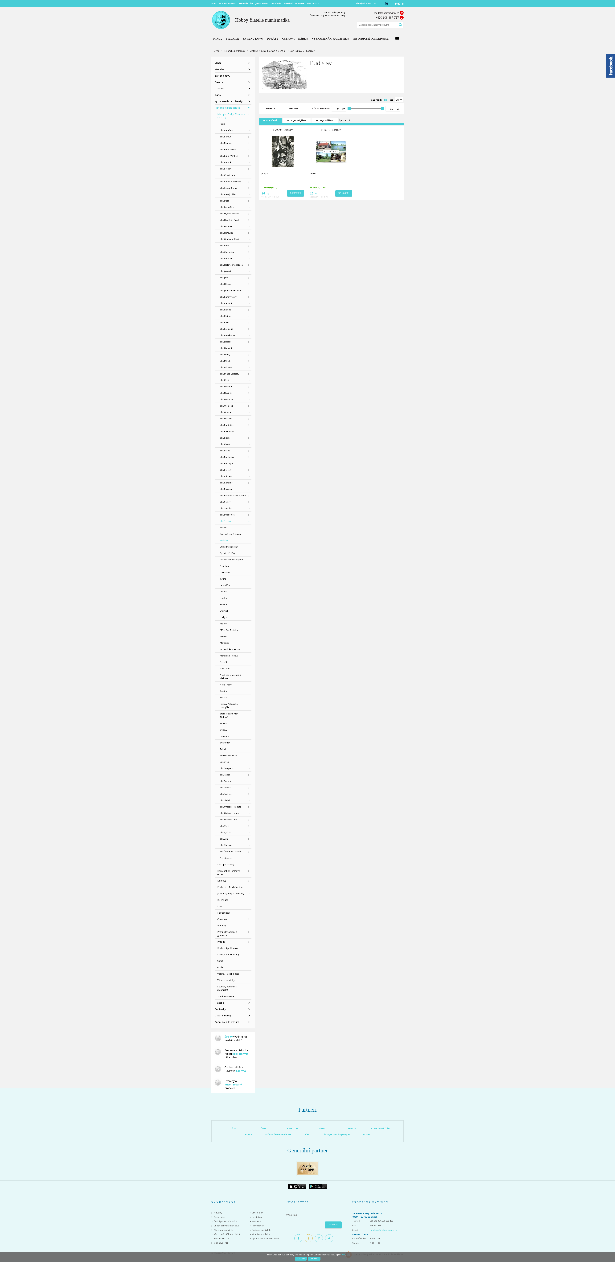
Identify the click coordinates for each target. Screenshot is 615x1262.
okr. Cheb (224, 245)
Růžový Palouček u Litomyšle (229, 705)
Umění (220, 967)
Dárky (218, 94)
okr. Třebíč (225, 800)
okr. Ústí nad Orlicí (229, 819)
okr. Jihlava (225, 284)
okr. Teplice (225, 787)
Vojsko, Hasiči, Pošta (228, 973)
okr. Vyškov (225, 832)
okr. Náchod (226, 386)
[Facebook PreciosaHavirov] (298, 1238)
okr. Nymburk (226, 399)
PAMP (248, 1134)
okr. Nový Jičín (226, 393)
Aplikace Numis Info (261, 1230)
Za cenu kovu (222, 75)
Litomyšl (224, 610)
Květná (223, 604)
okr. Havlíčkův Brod (229, 220)
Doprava (221, 880)
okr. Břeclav (225, 168)
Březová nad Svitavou (231, 533)
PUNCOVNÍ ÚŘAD (381, 1128)
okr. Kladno (225, 309)
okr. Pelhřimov (227, 431)
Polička (223, 697)
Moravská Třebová (229, 655)
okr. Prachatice (227, 457)
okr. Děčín (225, 200)
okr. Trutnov (226, 793)
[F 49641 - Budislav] (331, 151)
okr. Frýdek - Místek (229, 213)
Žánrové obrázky (226, 980)
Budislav (224, 540)
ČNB (263, 1128)
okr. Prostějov (226, 463)
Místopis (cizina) (225, 864)
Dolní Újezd (225, 572)
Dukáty (219, 82)
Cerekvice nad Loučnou (231, 559)
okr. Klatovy (225, 316)
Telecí (223, 749)
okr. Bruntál (225, 162)
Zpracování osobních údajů (265, 1238)
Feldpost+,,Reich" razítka (230, 887)
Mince (218, 62)
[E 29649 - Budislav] (283, 151)
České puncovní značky (225, 1221)
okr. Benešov (226, 130)
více (343, 1254)
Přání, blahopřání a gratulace (227, 933)
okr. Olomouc (226, 405)
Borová (223, 527)
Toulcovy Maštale (228, 755)
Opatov (223, 691)
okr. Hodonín (226, 226)
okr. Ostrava (226, 418)
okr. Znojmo (226, 845)
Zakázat (314, 1258)
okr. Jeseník (225, 271)
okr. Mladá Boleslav (229, 373)
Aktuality (218, 1213)
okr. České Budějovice (230, 181)
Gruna (223, 578)
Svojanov (224, 736)
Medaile (219, 69)
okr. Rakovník (226, 482)
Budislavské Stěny (229, 546)
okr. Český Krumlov (229, 187)
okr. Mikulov (226, 367)
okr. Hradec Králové (229, 239)
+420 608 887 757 (387, 17)
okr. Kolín (224, 322)
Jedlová (223, 591)
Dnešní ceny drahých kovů (226, 1226)
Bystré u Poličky (227, 553)
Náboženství (223, 912)
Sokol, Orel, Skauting (228, 954)
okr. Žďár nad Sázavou (231, 851)
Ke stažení (257, 1217)
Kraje (222, 123)
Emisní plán (257, 1213)
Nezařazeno (226, 858)
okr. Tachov (225, 781)
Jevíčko (223, 598)
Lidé (219, 906)
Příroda (221, 941)
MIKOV (352, 1128)
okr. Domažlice (227, 207)
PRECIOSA (293, 1128)
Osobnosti (222, 919)
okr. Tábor (225, 774)
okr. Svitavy (296, 50)
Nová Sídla (225, 668)
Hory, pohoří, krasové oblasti (228, 872)
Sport (220, 960)
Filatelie (219, 1002)
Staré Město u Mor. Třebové (229, 715)
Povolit (301, 1258)
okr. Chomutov (227, 252)
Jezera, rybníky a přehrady (230, 893)
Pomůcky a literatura (227, 1021)
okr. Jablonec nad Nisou (231, 264)
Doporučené (270, 120)
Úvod (216, 50)
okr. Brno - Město (228, 149)
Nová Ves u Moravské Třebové (230, 676)
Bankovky (220, 1009)
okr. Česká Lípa (227, 175)
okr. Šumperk (226, 768)
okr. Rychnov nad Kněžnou (233, 495)
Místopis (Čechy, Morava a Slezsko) (268, 50)
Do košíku (295, 193)
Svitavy (223, 729)
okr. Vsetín (225, 826)
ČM (234, 1128)
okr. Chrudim (226, 258)
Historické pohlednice (234, 50)
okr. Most (224, 380)
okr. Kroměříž (226, 328)
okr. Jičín (224, 277)
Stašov (223, 723)
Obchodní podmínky (223, 1230)
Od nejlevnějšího (296, 120)
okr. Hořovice (226, 232)
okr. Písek (225, 437)
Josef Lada (222, 899)
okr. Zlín (224, 838)
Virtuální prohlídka (261, 1234)
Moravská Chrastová (230, 649)
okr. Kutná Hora (227, 335)
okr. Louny (225, 354)
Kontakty (256, 1221)
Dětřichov (224, 566)
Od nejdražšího (324, 120)
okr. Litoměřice (227, 348)
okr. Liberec (225, 341)
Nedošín (224, 662)
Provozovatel (258, 1226)
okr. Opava (225, 412)
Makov (223, 623)
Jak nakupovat (221, 1243)
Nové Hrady (226, 684)
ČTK (307, 1134)
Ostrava (219, 88)
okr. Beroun (225, 136)
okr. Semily (225, 501)
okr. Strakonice (227, 514)
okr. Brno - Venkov (229, 155)
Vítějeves (224, 761)
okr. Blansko (226, 143)
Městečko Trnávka (229, 630)
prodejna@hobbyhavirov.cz (383, 1230)
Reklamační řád (221, 1238)
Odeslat (333, 1224)
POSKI (366, 1134)
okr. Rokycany (227, 489)
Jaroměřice (225, 585)
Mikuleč (223, 636)
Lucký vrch (225, 617)
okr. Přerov (225, 469)
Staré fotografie (225, 996)
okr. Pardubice (227, 425)
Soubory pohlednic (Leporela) (227, 988)
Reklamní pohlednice (228, 948)
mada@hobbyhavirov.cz (386, 12)
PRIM (322, 1128)
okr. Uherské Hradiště (230, 806)
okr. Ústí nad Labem (229, 813)
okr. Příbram (226, 476)
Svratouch (225, 742)
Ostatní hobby (223, 1015)
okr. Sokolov (226, 508)
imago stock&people (337, 1134)
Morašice (224, 642)
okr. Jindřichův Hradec (230, 290)
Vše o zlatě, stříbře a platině (227, 1234)
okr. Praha (225, 450)
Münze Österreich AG (278, 1134)
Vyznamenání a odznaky (229, 101)
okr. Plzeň (225, 444)
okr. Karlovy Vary (228, 296)
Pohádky (221, 925)
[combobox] (399, 100)
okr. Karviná (226, 303)
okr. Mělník (225, 360)
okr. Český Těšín (228, 194)
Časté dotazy (220, 1217)
